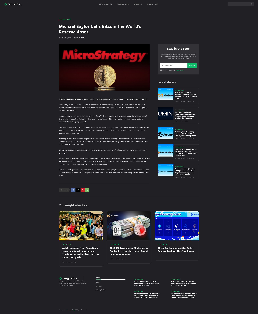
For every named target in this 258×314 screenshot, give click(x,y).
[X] (78, 190)
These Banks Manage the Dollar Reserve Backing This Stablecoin (176, 249)
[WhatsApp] (87, 190)
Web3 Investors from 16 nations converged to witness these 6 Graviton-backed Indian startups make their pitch (80, 252)
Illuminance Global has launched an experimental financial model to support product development (185, 115)
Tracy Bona (80, 37)
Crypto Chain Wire (180, 101)
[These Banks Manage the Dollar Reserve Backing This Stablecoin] (177, 225)
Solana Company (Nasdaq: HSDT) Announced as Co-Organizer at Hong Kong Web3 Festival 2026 (185, 172)
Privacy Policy (180, 70)
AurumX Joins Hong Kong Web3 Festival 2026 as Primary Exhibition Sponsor (185, 134)
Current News (65, 19)
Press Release (179, 90)
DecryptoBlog (71, 310)
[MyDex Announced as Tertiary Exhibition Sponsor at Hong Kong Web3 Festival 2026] (165, 94)
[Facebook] (73, 190)
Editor (177, 121)
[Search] (252, 4)
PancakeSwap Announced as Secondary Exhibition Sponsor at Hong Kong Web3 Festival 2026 (186, 152)
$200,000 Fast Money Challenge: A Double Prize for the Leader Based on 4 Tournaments (129, 251)
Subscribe (192, 65)
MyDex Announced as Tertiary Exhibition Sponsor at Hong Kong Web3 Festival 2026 (186, 96)
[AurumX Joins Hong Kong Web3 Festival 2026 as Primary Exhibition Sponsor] (165, 133)
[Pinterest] (83, 190)
